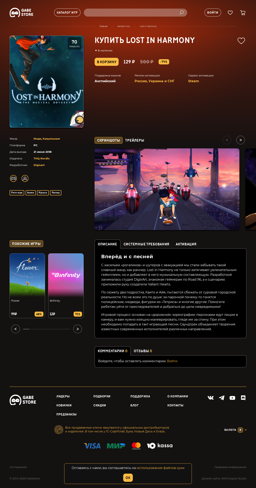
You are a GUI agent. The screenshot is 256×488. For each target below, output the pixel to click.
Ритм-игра (16, 192)
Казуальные (51, 138)
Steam (193, 81)
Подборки (102, 396)
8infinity (55, 300)
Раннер (56, 192)
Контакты (175, 405)
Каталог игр (123, 26)
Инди (37, 138)
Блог (134, 405)
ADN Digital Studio (233, 478)
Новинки (64, 405)
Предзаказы (66, 414)
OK (128, 478)
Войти (172, 361)
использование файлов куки (160, 468)
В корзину (106, 62)
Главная (103, 26)
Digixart (39, 165)
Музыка (43, 192)
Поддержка (140, 396)
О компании (177, 396)
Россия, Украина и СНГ (154, 81)
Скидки (99, 405)
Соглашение (18, 467)
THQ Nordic (42, 158)
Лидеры (63, 396)
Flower (15, 300)
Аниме (30, 192)
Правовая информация (230, 467)
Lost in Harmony (148, 26)
